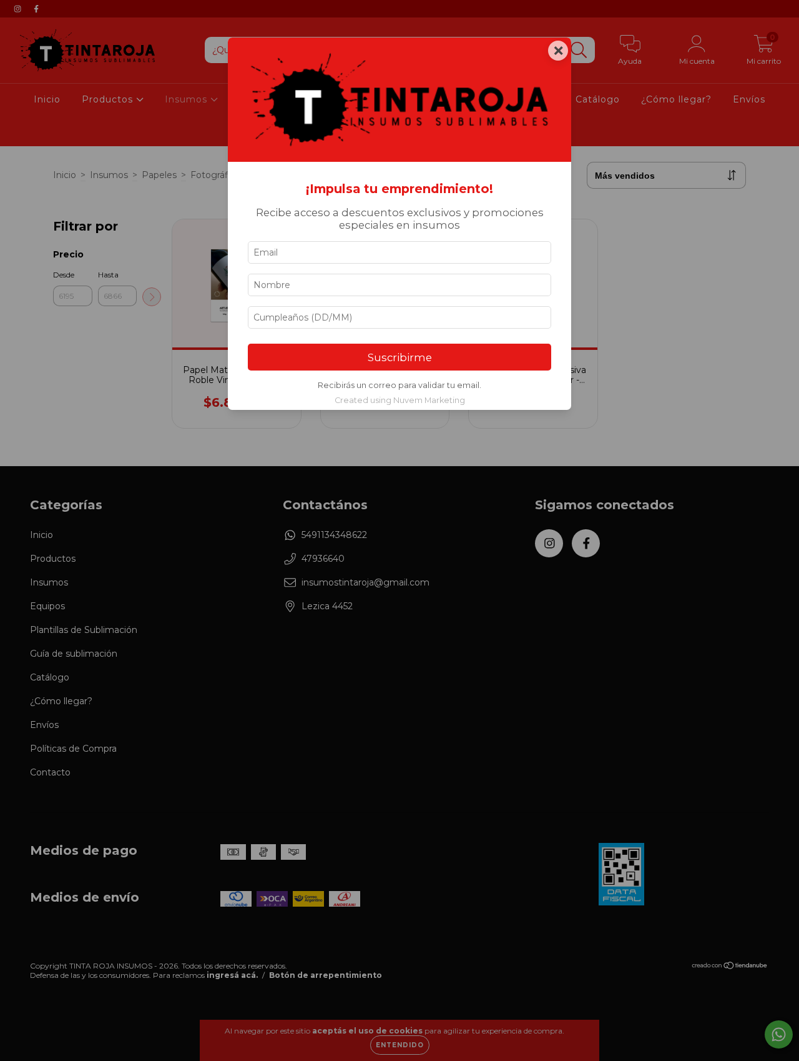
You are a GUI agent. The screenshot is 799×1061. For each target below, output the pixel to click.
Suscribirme (400, 357)
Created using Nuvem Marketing (400, 400)
